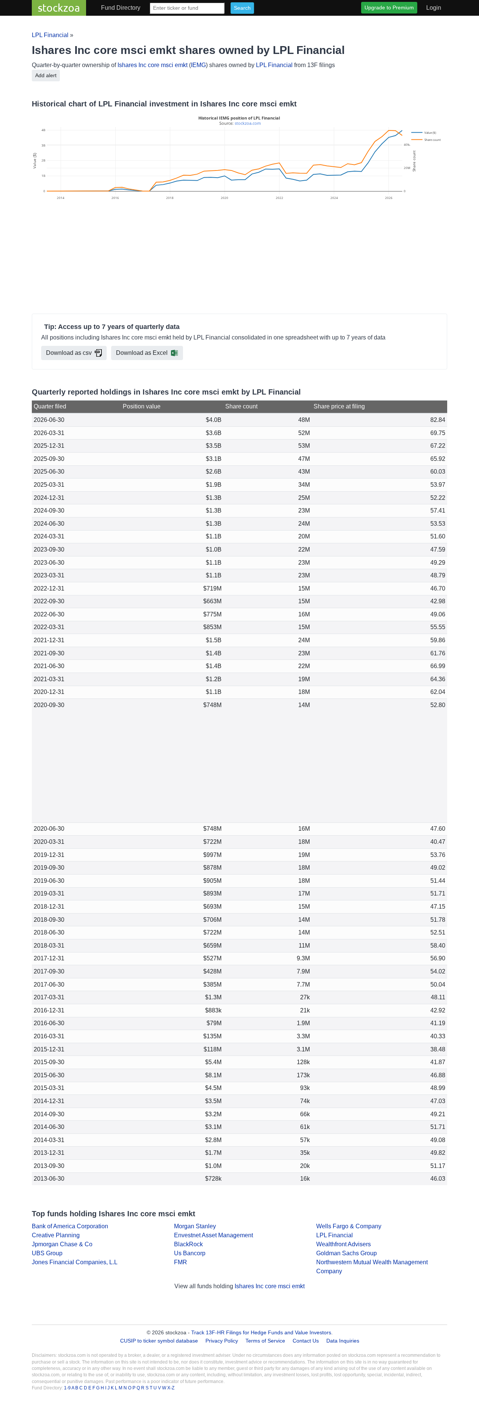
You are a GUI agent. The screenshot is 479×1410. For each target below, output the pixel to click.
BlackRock (188, 1244)
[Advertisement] (239, 258)
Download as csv (69, 353)
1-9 (67, 1388)
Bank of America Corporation (70, 1226)
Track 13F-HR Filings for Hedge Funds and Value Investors (261, 1332)
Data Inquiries (342, 1341)
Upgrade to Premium (389, 7)
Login (433, 7)
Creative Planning (56, 1235)
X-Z (170, 1388)
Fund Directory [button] (120, 7)
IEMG (198, 65)
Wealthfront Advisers (343, 1244)
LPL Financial (50, 35)
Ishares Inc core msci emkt (152, 65)
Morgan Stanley (195, 1226)
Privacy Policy (221, 1341)
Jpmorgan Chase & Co (62, 1244)
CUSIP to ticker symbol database (159, 1341)
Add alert (46, 75)
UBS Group (47, 1253)
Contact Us (306, 1341)
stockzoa (59, 7)
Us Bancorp (189, 1253)
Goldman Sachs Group (346, 1253)
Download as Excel (142, 353)
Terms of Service (265, 1341)
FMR (180, 1262)
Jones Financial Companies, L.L (75, 1262)
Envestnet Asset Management (213, 1235)
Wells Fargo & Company (348, 1226)
